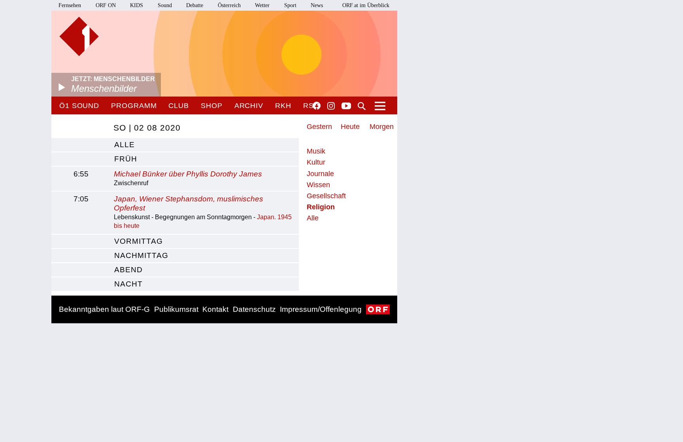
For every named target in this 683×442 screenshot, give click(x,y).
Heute (350, 127)
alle (124, 144)
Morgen (382, 127)
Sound (165, 5)
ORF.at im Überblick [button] (365, 5)
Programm (134, 106)
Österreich (229, 5)
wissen (318, 185)
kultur (316, 162)
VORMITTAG (138, 241)
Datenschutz (254, 309)
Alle (313, 218)
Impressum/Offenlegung (321, 309)
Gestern (319, 127)
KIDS (136, 5)
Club (178, 106)
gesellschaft (326, 196)
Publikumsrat (176, 309)
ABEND (128, 270)
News (317, 5)
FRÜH (125, 159)
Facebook (317, 106)
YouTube (346, 106)
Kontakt (215, 309)
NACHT (128, 284)
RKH (283, 106)
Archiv (248, 106)
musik (316, 151)
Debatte (194, 5)
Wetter (262, 5)
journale (320, 174)
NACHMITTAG (141, 255)
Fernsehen (69, 5)
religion (321, 207)
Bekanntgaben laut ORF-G (104, 309)
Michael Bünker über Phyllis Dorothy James (188, 174)
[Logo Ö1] (79, 36)
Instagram (331, 106)
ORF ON (106, 5)
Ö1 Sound (79, 106)
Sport (290, 5)
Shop (212, 106)
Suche (362, 106)
